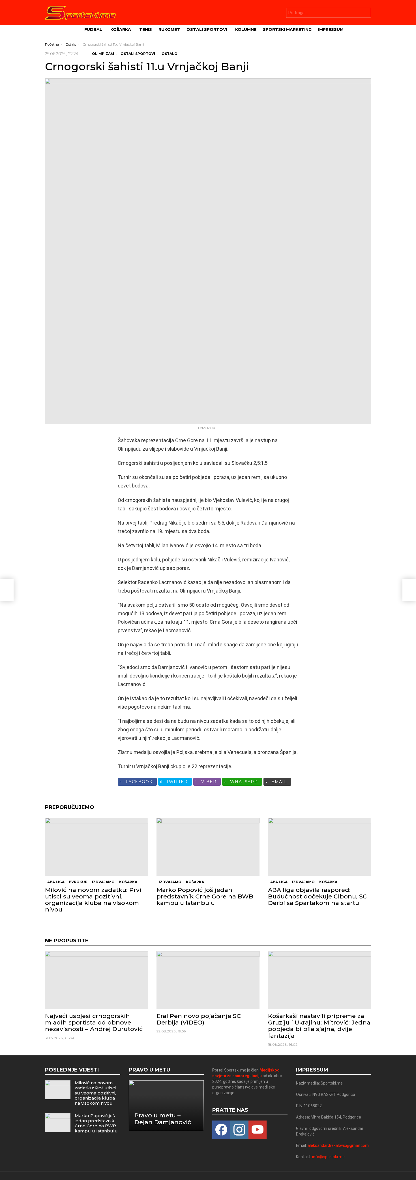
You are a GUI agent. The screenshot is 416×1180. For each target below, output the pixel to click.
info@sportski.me (328, 1157)
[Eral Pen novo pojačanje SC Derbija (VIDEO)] (208, 980)
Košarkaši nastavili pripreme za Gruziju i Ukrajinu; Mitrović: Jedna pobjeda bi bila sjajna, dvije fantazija (319, 1025)
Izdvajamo (103, 882)
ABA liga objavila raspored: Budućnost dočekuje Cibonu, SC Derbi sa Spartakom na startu (317, 896)
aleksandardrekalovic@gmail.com (338, 1145)
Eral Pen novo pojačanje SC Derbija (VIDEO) (198, 1019)
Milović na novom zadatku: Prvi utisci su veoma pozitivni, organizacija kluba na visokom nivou (93, 899)
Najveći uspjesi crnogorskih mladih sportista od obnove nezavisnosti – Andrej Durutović (94, 1022)
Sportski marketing (287, 29)
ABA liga (56, 882)
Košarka (120, 29)
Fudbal (93, 29)
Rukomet (169, 29)
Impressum (331, 29)
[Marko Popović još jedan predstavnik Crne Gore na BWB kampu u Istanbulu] (208, 847)
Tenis (145, 29)
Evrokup (78, 882)
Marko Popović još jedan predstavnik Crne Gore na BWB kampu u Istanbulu (204, 896)
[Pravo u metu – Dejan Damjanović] (166, 1105)
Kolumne (245, 29)
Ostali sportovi (206, 29)
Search (365, 13)
